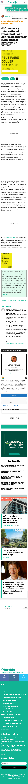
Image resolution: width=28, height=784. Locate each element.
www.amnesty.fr (5, 294)
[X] (17, 372)
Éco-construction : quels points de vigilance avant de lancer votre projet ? (13, 465)
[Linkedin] (15, 372)
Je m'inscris (14, 767)
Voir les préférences (14, 402)
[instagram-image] (7, 618)
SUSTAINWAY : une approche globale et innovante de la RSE (13, 746)
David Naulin (7, 16)
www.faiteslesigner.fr (10, 237)
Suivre (25, 607)
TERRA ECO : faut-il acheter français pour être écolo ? (12, 742)
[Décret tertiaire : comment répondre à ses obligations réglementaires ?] (14, 504)
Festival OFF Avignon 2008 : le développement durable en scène (11, 750)
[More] (17, 78)
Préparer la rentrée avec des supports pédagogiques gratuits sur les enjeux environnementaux (11, 477)
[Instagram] (12, 372)
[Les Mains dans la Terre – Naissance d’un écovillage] (14, 538)
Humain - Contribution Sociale (10, 70)
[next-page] (4, 754)
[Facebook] (10, 372)
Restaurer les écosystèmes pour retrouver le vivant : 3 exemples (13, 488)
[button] (26, 377)
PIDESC (22, 148)
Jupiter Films (6, 557)
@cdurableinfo (8, 606)
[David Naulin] (2, 16)
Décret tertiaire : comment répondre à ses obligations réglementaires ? (12, 519)
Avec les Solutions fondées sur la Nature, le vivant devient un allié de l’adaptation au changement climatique (12, 483)
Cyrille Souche (6, 595)
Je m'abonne (14, 426)
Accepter (14, 395)
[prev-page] (2, 754)
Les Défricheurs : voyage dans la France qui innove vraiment (13, 738)
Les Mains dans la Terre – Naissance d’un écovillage (13, 552)
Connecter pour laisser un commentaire (15, 343)
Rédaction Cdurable (8, 525)
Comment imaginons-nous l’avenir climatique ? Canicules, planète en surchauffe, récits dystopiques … (13, 471)
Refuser (14, 399)
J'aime (4, 674)
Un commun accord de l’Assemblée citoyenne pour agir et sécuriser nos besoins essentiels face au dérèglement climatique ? (13, 588)
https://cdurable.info (14, 367)
